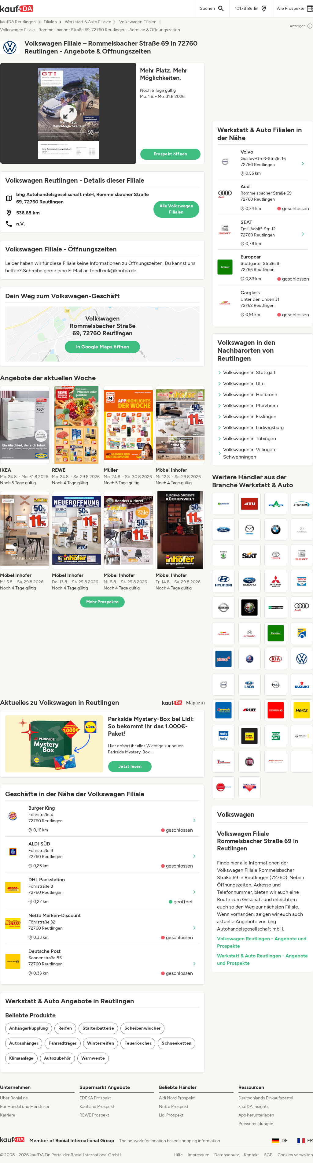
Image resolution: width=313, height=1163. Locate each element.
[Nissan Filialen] (223, 607)
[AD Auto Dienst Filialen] (249, 787)
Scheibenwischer (142, 1028)
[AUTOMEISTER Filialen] (275, 504)
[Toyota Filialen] (275, 555)
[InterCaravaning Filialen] (223, 762)
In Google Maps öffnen (102, 347)
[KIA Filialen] (275, 659)
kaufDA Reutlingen (18, 22)
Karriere (7, 1115)
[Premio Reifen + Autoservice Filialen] (223, 710)
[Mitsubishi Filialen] (275, 581)
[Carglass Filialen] (223, 633)
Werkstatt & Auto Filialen (88, 22)
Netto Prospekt (173, 1106)
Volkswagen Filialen (137, 22)
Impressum (198, 1154)
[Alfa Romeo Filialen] (249, 607)
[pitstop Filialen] (223, 659)
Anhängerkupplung (28, 1028)
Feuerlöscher (137, 1043)
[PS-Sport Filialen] (275, 762)
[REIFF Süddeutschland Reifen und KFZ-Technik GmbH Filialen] (249, 710)
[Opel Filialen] (275, 685)
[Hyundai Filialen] (223, 581)
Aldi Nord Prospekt (177, 1098)
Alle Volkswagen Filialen (176, 209)
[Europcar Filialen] (275, 633)
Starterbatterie (98, 1028)
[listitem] (25, 436)
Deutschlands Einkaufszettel (265, 1098)
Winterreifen (100, 1043)
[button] (102, 113)
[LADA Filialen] (249, 685)
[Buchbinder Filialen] (223, 787)
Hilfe (178, 1154)
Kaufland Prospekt (96, 1106)
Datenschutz (226, 1154)
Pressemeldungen (255, 1123)
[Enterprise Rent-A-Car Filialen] (275, 607)
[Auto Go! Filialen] (275, 736)
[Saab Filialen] (249, 659)
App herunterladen (256, 1115)
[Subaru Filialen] (249, 581)
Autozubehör (57, 1058)
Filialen (50, 22)
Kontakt (251, 1154)
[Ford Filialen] (223, 529)
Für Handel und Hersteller (25, 1106)
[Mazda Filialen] (249, 529)
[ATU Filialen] (249, 504)
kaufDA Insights (253, 1106)
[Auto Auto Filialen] (223, 736)
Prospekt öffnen (170, 154)
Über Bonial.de (14, 1098)
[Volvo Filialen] (223, 685)
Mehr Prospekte (102, 601)
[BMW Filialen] (275, 529)
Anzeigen (298, 26)
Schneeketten (176, 1043)
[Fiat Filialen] (249, 762)
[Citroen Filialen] (249, 633)
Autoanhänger (23, 1043)
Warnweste (93, 1058)
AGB (268, 1154)
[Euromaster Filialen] (223, 504)
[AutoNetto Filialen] (249, 736)
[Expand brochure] (68, 113)
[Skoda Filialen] (223, 555)
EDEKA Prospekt (95, 1098)
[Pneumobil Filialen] (275, 710)
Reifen (65, 1028)
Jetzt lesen (130, 766)
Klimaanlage (21, 1058)
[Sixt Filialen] (249, 555)
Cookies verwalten (295, 1154)
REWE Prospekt (94, 1115)
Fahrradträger (63, 1043)
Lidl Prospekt (171, 1115)
